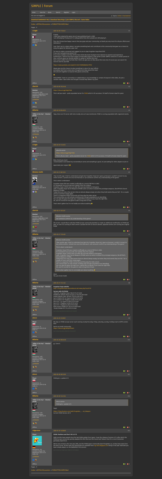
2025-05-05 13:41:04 (59, 396)
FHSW (86, 93)
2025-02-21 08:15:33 (59, 172)
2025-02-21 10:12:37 (59, 210)
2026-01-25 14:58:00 (59, 430)
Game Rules (85, 19)
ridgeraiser (36, 430)
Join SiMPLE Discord (73, 19)
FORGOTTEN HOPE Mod (60, 24)
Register (66, 12)
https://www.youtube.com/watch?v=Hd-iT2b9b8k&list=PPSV (72, 65)
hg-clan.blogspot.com (101, 445)
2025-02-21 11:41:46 (59, 283)
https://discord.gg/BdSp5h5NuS (63, 328)
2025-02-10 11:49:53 (59, 145)
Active (119, 16)
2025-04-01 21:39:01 (59, 318)
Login (73, 12)
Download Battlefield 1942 (40, 19)
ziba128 (35, 86)
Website (36, 99)
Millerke (35, 110)
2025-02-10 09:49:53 (59, 110)
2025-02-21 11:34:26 (59, 234)
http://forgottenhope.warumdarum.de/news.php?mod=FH (72, 288)
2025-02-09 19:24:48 (59, 86)
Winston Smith (37, 172)
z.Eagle (34, 31)
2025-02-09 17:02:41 (59, 31)
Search (58, 12)
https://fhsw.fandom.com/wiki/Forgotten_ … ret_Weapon (71, 411)
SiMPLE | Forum (42, 6)
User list (42, 12)
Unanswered (126, 16)
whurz (34, 318)
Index (33, 12)
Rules (49, 12)
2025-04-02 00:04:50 (59, 340)
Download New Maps (58, 19)
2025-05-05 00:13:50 (59, 374)
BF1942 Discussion (43, 24)
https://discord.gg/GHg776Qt (62, 90)
